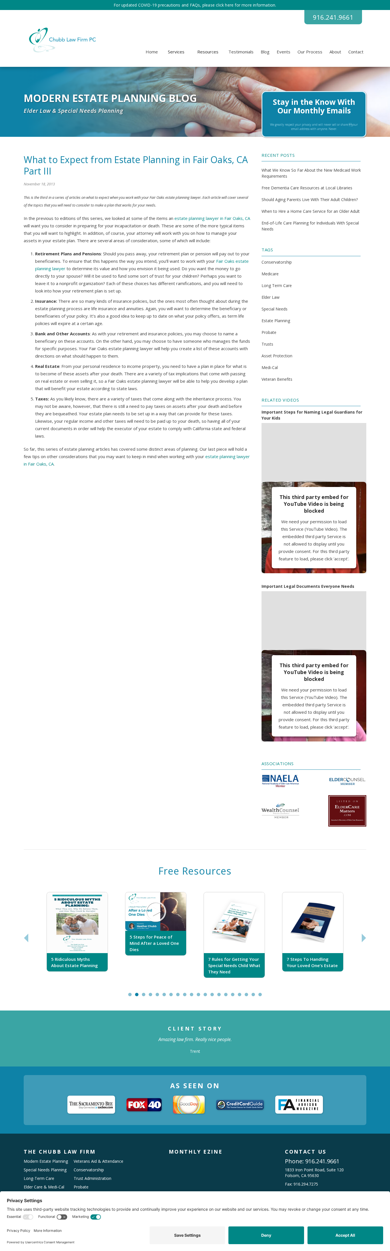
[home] (61, 40)
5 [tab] (158, 997)
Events (283, 52)
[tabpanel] (77, 938)
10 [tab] (194, 997)
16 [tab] (235, 997)
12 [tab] (207, 997)
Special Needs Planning (45, 1169)
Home (152, 52)
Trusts (267, 344)
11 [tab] (201, 997)
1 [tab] (131, 997)
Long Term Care (277, 285)
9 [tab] (186, 997)
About (335, 52)
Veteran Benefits (277, 379)
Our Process (309, 52)
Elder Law (271, 297)
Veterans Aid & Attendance (98, 1161)
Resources (207, 52)
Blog (265, 52)
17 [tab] (242, 997)
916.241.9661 (333, 17)
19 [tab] (255, 997)
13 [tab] (214, 997)
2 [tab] (138, 997)
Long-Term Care (39, 1178)
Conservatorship (277, 262)
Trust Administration (92, 1178)
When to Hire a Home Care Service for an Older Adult (311, 211)
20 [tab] (262, 997)
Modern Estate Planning (46, 1161)
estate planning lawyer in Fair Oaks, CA (211, 218)
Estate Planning (276, 320)
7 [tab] (172, 997)
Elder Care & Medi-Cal (44, 1187)
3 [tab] (145, 997)
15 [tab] (228, 997)
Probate (269, 332)
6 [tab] (165, 997)
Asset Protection (277, 355)
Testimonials (241, 52)
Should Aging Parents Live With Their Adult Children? (310, 199)
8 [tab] (179, 997)
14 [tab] (221, 997)
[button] (176, 51)
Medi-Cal (270, 367)
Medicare (270, 273)
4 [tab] (151, 997)
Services (176, 52)
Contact (355, 52)
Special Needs (275, 309)
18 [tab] (249, 997)
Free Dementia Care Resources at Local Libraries (307, 188)
